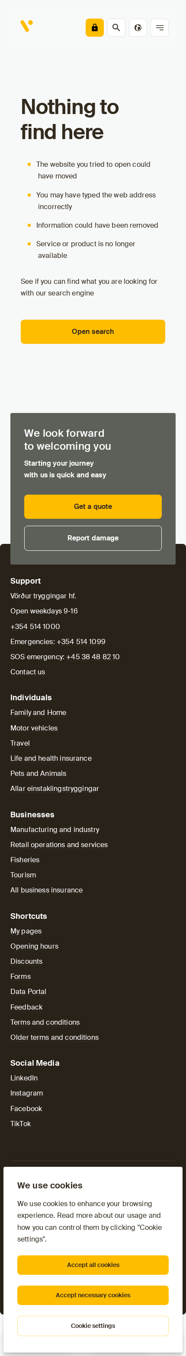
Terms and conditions (45, 1022)
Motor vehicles (34, 728)
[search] (116, 28)
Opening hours (34, 946)
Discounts (26, 961)
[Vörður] (27, 27)
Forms (20, 976)
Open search (93, 331)
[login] (95, 28)
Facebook (26, 1108)
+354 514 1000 (35, 626)
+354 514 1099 (81, 641)
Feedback (26, 1007)
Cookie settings (93, 1326)
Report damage (93, 538)
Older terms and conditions (54, 1037)
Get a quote (93, 506)
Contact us (27, 671)
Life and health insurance (51, 758)
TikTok (20, 1123)
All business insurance (46, 890)
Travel (20, 743)
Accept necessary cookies (93, 1295)
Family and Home (38, 712)
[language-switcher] (138, 28)
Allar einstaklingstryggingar (54, 788)
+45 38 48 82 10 (93, 656)
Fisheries (24, 859)
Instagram (26, 1093)
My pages (26, 931)
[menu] (160, 28)
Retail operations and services (59, 844)
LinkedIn (24, 1078)
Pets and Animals (38, 773)
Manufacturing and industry (54, 829)
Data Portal (28, 991)
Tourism (23, 875)
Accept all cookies (93, 1265)
